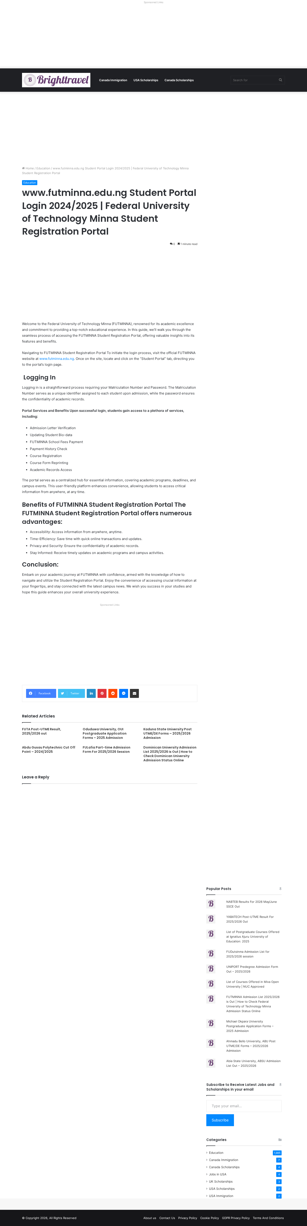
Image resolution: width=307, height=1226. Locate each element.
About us (149, 1218)
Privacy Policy (187, 1218)
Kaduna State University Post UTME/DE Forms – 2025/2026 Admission (167, 733)
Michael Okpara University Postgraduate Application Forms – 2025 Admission (250, 1026)
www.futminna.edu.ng (56, 358)
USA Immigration (221, 1196)
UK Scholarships (221, 1181)
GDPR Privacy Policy (236, 1218)
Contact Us (167, 1218)
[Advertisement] (153, 36)
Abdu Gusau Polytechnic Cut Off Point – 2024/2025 (48, 749)
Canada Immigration (113, 80)
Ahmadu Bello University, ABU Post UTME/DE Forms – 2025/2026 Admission (251, 1045)
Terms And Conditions (268, 1218)
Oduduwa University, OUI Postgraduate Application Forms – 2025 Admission (105, 733)
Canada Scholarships (179, 80)
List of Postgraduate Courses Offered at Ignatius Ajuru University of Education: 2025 (252, 936)
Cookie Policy (209, 1218)
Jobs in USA (217, 1174)
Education (43, 168)
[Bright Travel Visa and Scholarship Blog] (56, 80)
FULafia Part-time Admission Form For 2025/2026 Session (106, 749)
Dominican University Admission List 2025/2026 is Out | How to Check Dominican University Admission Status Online (169, 753)
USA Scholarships (145, 80)
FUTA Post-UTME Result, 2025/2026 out (41, 731)
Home (29, 168)
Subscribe (220, 1120)
